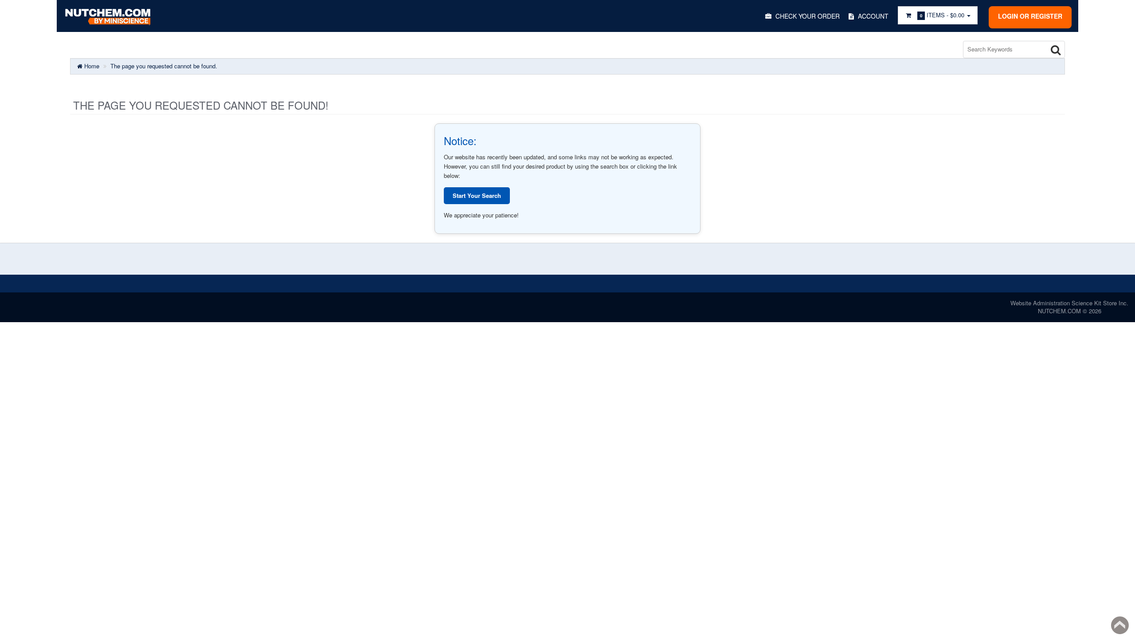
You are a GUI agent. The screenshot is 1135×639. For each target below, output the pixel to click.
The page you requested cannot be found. (163, 66)
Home (90, 66)
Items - (942, 15)
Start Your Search (477, 195)
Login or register (1030, 16)
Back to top (1120, 625)
